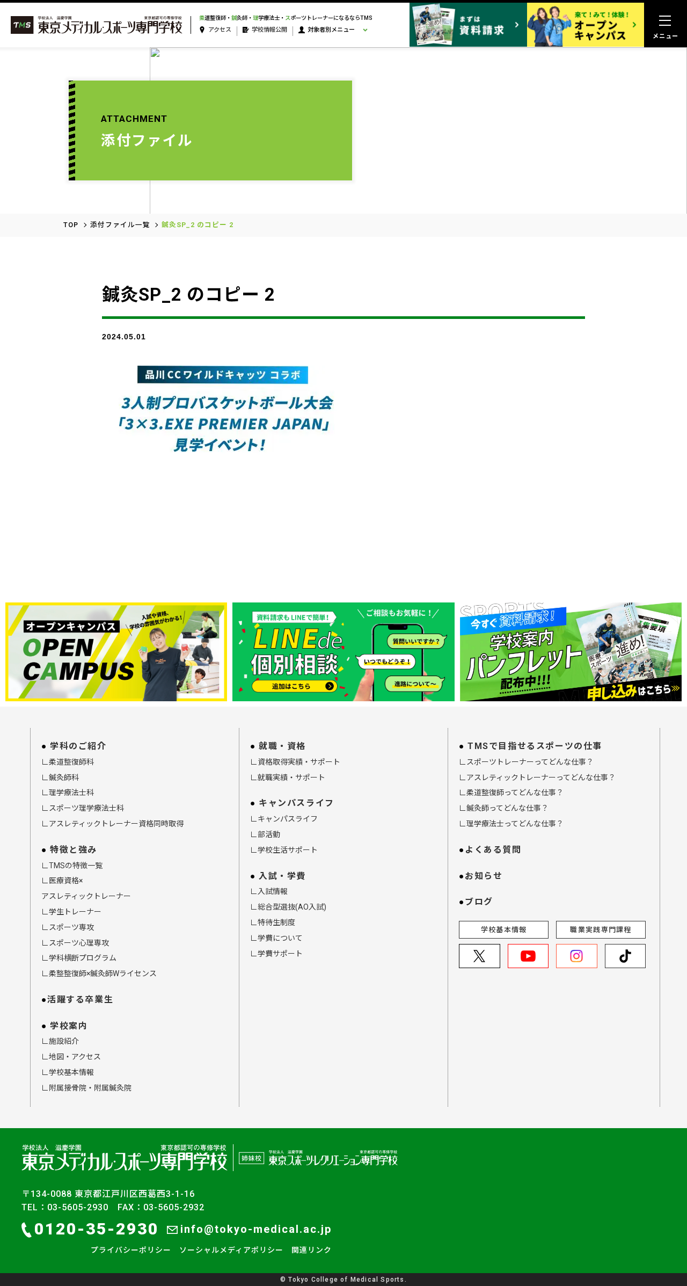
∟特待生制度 (272, 922)
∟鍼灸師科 (60, 777)
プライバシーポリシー (131, 1250)
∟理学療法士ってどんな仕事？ (511, 823)
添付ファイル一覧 (120, 225)
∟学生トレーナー (71, 911)
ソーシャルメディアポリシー (231, 1250)
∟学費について (276, 938)
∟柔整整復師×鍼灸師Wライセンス (99, 973)
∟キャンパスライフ (284, 819)
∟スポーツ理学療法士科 (82, 808)
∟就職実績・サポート (287, 777)
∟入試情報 (269, 891)
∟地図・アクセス (71, 1056)
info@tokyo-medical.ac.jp (256, 1229)
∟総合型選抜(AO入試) (288, 907)
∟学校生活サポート (284, 850)
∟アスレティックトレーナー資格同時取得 (112, 823)
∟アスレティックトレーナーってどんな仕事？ (537, 777)
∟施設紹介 (60, 1041)
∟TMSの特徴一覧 (72, 865)
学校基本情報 (504, 930)
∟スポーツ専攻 (67, 927)
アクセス (219, 29)
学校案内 (68, 1026)
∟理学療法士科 (67, 792)
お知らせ (483, 876)
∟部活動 (265, 834)
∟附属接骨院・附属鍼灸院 (86, 1088)
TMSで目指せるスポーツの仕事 (534, 746)
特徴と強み (73, 850)
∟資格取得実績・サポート (295, 762)
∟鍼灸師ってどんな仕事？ (504, 808)
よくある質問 (493, 850)
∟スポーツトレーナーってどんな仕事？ (526, 762)
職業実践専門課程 (600, 930)
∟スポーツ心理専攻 (75, 943)
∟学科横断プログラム (78, 958)
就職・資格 (282, 746)
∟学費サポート (276, 953)
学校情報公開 (269, 29)
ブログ (479, 902)
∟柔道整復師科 (67, 762)
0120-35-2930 (96, 1228)
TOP (70, 225)
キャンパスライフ (296, 803)
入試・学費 (282, 876)
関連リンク (311, 1250)
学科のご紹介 (78, 746)
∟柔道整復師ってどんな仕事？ (511, 792)
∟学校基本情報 (67, 1072)
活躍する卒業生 (80, 999)
